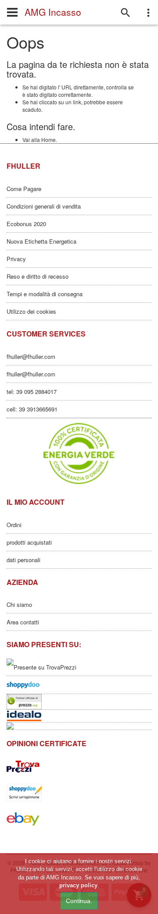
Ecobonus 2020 (26, 224)
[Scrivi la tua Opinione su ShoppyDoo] (79, 685)
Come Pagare (24, 188)
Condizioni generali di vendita (44, 206)
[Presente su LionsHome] (79, 726)
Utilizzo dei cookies (31, 311)
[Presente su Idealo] (79, 716)
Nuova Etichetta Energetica (41, 241)
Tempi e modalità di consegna (45, 294)
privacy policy (78, 885)
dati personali (23, 560)
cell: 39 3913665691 (32, 409)
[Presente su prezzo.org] (79, 701)
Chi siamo (19, 604)
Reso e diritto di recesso (37, 276)
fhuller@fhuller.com (31, 356)
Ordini (14, 525)
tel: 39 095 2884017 (32, 391)
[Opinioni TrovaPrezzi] (79, 766)
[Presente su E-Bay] (79, 819)
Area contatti (23, 622)
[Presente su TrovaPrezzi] (79, 667)
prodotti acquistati (29, 542)
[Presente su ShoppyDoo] (79, 792)
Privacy (16, 259)
